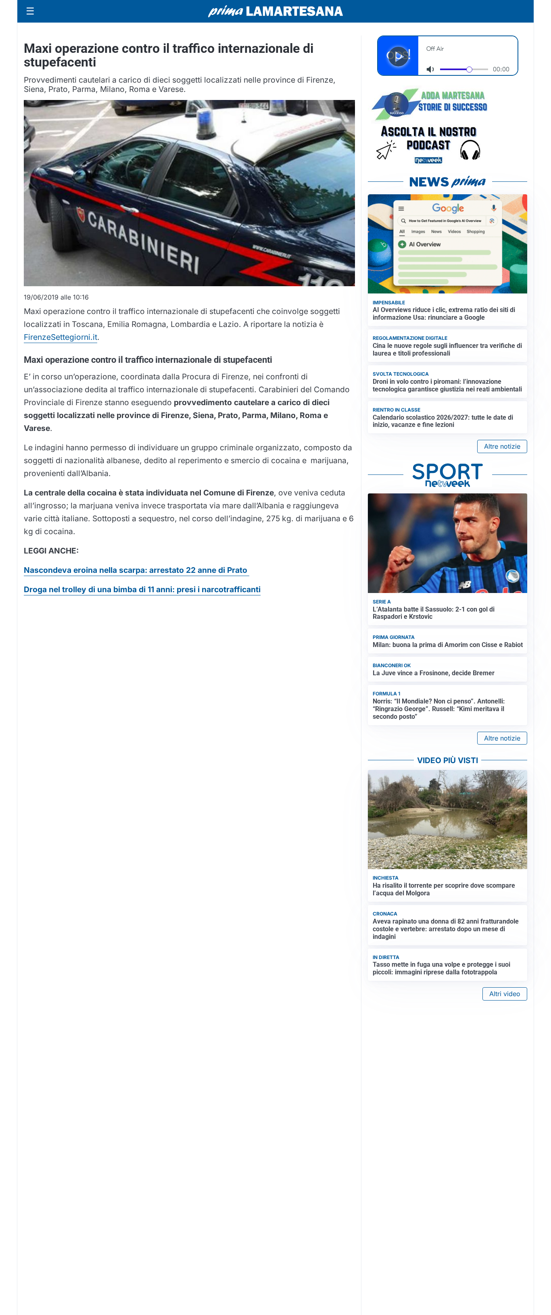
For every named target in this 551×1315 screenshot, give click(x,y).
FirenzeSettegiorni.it (60, 337)
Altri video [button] (504, 994)
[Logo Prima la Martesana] (275, 11)
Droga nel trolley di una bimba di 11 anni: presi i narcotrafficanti (142, 589)
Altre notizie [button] (502, 446)
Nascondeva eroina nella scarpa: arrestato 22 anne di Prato (136, 570)
